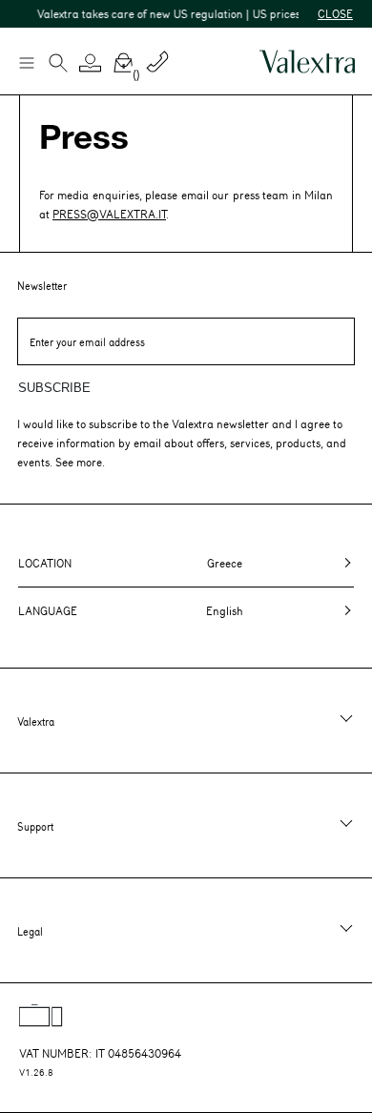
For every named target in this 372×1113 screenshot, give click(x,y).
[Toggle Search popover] (58, 65)
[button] (90, 63)
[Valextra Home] (307, 61)
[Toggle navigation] (25, 62)
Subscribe (54, 388)
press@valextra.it (109, 213)
